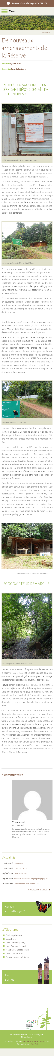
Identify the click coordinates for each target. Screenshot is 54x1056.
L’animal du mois (20, 873)
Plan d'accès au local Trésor (17, 949)
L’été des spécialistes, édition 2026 (26, 883)
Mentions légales (36, 1034)
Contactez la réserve (18, 1034)
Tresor (8, 3)
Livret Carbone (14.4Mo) (16, 946)
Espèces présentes (14, 935)
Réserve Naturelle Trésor (33, 1041)
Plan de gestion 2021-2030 (17, 956)
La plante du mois (20, 868)
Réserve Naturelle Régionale (30, 3)
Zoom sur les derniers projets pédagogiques (31, 878)
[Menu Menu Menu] (5, 11)
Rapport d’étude (20, 863)
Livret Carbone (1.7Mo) (15, 942)
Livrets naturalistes (14, 953)
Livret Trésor (11, 938)
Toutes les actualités (37, 890)
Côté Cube (35, 1044)
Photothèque (27, 1037)
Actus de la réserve (18, 68)
